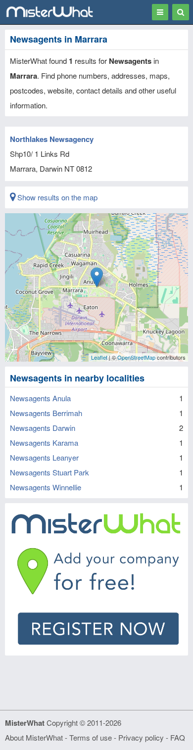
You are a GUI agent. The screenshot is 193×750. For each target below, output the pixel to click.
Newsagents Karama (44, 442)
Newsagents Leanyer (44, 457)
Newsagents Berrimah (46, 413)
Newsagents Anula (40, 398)
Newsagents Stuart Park (49, 472)
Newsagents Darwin (42, 427)
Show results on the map (56, 197)
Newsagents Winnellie (45, 487)
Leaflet (99, 357)
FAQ (177, 737)
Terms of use (90, 737)
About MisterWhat (34, 737)
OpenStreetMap (136, 357)
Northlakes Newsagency (52, 139)
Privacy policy (141, 737)
